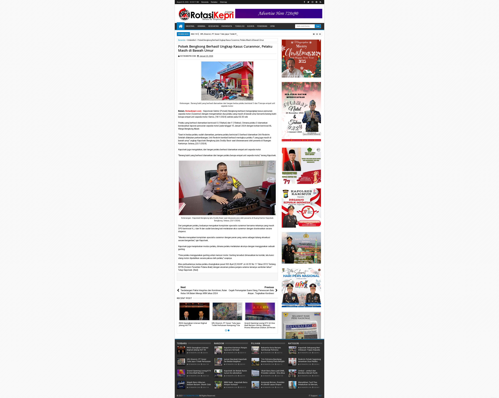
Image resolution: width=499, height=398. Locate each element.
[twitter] (308, 2)
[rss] (320, 2)
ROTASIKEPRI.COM (191, 396)
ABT (320, 396)
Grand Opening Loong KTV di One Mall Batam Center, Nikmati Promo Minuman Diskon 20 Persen (259, 325)
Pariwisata (226, 26)
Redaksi (214, 2)
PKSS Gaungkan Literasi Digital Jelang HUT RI (193, 324)
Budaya (250, 26)
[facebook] (304, 2)
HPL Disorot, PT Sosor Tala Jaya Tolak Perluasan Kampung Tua (229, 34)
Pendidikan (262, 26)
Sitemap (223, 2)
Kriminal (202, 26)
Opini (272, 26)
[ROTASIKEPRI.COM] (181, 26)
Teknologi (239, 26)
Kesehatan (213, 26)
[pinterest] (316, 2)
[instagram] (312, 2)
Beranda (204, 2)
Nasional (190, 26)
